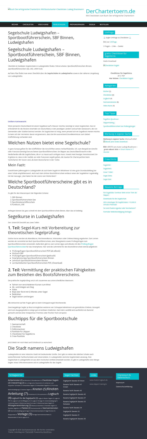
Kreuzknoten (43, 394)
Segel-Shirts (107, 176)
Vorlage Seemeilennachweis (42, 414)
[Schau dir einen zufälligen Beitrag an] (137, 23)
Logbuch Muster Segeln (46, 398)
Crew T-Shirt (108, 172)
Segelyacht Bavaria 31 (71, 415)
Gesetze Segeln (26, 389)
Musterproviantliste (38, 405)
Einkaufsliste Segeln (29, 385)
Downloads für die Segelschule (114, 199)
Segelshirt (107, 165)
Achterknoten (15, 380)
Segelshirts (107, 168)
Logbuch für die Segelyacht (25, 398)
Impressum (120, 382)
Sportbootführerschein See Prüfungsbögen (119, 126)
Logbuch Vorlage (38, 401)
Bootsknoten (37, 380)
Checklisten (28, 24)
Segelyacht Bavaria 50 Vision (73, 381)
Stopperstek (12, 414)
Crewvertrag (17, 383)
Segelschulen (59, 24)
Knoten (40, 389)
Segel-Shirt (107, 179)
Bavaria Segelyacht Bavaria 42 (74, 394)
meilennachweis (14, 403)
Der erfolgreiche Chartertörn (34, 383)
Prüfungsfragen (77, 24)
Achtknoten (27, 380)
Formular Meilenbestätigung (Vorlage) (117, 212)
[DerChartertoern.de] (9, 23)
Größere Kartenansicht (17, 121)
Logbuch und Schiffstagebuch (22, 401)
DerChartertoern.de (110, 11)
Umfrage (113, 42)
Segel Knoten (50, 411)
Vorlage (25, 414)
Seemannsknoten (109, 102)
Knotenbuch (33, 394)
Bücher (15, 24)
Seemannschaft (36, 408)
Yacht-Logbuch (23, 417)
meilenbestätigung (51, 401)
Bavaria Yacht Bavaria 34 (72, 408)
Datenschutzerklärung (124, 386)
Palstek (26, 408)
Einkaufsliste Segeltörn (44, 385)
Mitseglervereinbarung (19, 405)
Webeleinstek (13, 417)
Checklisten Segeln (126, 78)
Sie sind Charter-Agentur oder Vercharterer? (119, 208)
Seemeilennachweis (38, 411)
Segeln (92, 24)
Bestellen (104, 24)
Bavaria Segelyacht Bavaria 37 (74, 398)
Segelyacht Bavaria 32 (71, 411)
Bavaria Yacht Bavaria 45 (72, 390)
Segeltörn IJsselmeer (111, 119)
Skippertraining (108, 123)
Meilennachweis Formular (29, 403)
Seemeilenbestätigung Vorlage (21, 411)
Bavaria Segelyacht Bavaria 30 (74, 419)
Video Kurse (43, 24)
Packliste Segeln (51, 405)
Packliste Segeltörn (14, 408)
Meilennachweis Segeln (46, 403)
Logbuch (106, 98)
